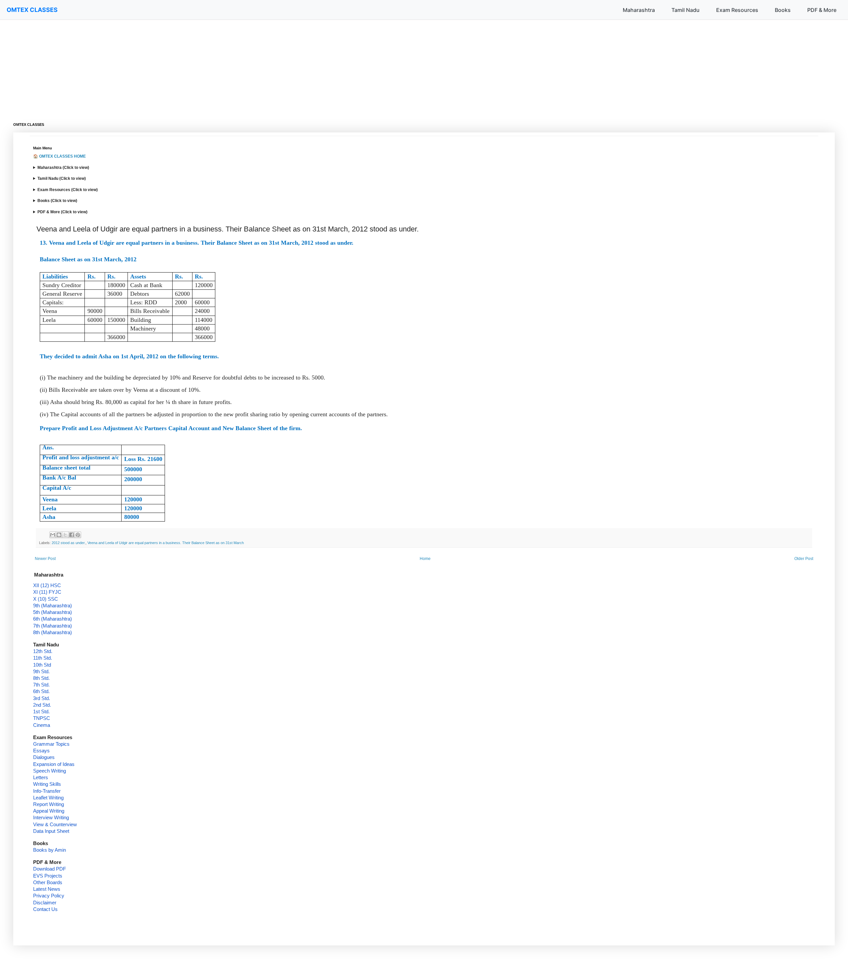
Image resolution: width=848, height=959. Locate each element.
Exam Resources (737, 10)
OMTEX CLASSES (32, 9)
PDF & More (821, 10)
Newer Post (45, 558)
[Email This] (52, 534)
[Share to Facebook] (71, 534)
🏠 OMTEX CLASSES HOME (59, 156)
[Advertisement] (212, 66)
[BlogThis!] (59, 534)
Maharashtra (639, 10)
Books (783, 10)
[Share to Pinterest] (78, 534)
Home (425, 558)
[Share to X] (65, 534)
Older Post (803, 558)
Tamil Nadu (685, 10)
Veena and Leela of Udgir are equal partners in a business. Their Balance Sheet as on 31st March (165, 543)
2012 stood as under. (68, 543)
